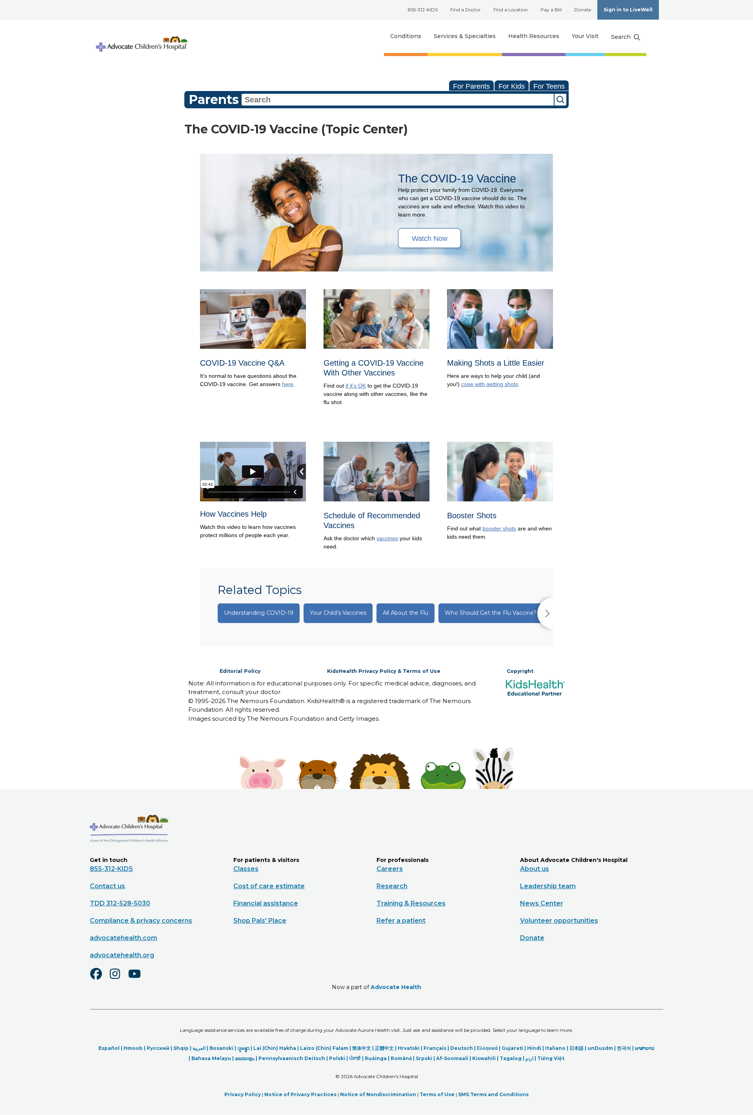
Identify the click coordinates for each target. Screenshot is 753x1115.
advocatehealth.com (123, 938)
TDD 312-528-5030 (120, 903)
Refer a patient (401, 920)
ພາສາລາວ (645, 1048)
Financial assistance (265, 903)
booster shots (499, 528)
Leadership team (548, 886)
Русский (158, 1048)
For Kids (511, 86)
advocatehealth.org (122, 955)
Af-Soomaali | (454, 1058)
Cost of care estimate (269, 886)
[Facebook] (99, 978)
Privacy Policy (242, 1094)
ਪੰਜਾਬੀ (355, 1058)
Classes (245, 869)
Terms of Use (437, 1094)
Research (391, 886)
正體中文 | (386, 1048)
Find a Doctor (465, 10)
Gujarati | (514, 1048)
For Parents (471, 86)
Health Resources (533, 36)
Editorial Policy (240, 671)
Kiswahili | (486, 1058)
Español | (111, 1048)
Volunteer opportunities (559, 920)
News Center (541, 903)
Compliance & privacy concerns (141, 920)
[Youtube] (137, 978)
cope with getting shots (489, 384)
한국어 (624, 1048)
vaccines (387, 538)
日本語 (576, 1048)
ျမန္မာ (243, 1048)
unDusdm (600, 1048)
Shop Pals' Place (259, 920)
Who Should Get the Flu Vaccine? (491, 612)
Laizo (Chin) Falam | (326, 1048)
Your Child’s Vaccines (338, 612)
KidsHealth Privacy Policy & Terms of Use (383, 671)
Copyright (520, 671)
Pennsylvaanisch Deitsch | (293, 1058)
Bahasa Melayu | (213, 1058)
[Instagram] (118, 978)
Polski (337, 1058)
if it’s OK (356, 386)
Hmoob (133, 1048)
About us (534, 869)
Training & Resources (411, 903)
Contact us (107, 886)
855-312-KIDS (423, 10)
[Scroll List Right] (545, 613)
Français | (437, 1048)
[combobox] (398, 100)
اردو (529, 1058)
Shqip (181, 1048)
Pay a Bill (551, 10)
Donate (582, 10)
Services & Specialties (465, 36)
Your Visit (585, 36)
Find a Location (510, 10)
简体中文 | (363, 1048)
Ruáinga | (378, 1058)
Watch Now (429, 238)
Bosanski (221, 1048)
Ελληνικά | (489, 1048)
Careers (389, 869)
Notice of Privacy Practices (300, 1094)
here (287, 384)
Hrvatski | (411, 1048)
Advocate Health (396, 987)
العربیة (199, 1048)
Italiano (555, 1048)
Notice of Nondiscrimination (378, 1094)
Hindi (534, 1048)
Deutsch (461, 1048)
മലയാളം (245, 1058)
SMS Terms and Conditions (493, 1094)
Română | (403, 1058)
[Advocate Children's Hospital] (129, 853)
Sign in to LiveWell (628, 10)
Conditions (405, 36)
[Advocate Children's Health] (141, 36)
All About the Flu (405, 612)
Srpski (424, 1058)
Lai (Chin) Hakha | (276, 1048)
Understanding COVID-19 (258, 612)
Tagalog (511, 1058)
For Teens (549, 86)
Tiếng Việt (550, 1058)
